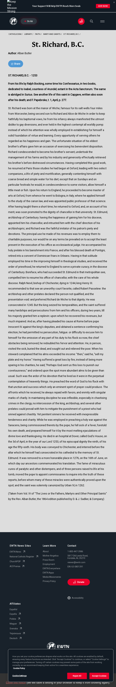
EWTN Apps (48, 572)
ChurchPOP (15, 561)
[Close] (114, 2)
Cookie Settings (19, 676)
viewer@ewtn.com (76, 562)
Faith (37, 34)
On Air (30, 21)
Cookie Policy (19, 668)
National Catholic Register (22, 556)
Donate (80, 582)
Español (13, 609)
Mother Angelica (50, 555)
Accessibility (78, 598)
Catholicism (15, 34)
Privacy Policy (49, 581)
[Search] (91, 21)
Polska (13, 619)
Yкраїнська (15, 633)
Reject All (77, 676)
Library (28, 34)
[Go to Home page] (58, 646)
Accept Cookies (99, 676)
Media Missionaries (52, 577)
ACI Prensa (15, 566)
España (13, 614)
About (46, 551)
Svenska (14, 628)
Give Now (103, 6)
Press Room (48, 560)
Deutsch (14, 638)
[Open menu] (102, 21)
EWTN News (15, 552)
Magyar (13, 623)
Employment (49, 564)
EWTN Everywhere (51, 568)
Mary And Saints (52, 34)
